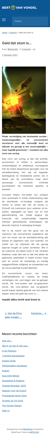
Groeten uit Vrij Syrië (12, 400)
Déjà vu (6, 410)
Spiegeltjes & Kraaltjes (13, 380)
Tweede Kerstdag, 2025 (14, 385)
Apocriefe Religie (10, 375)
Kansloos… (38, 313)
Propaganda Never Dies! (14, 395)
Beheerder (13, 49)
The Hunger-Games (11, 405)
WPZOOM (34, 432)
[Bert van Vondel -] (25, 7)
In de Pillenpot (9, 351)
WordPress (27, 429)
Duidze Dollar (9, 360)
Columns (13, 32)
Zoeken (44, 21)
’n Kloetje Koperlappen (13, 355)
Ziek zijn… (7, 340)
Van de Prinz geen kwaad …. (13, 315)
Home (4, 32)
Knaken (5, 370)
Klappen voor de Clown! (14, 390)
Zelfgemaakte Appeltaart (14, 365)
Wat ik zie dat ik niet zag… (15, 345)
